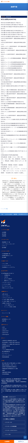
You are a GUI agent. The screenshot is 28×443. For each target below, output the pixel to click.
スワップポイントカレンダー (8, 243)
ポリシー (3, 338)
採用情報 (4, 235)
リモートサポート (6, 295)
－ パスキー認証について (8, 305)
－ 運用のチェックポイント (8, 280)
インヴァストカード (6, 265)
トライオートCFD (5, 251)
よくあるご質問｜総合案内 (8, 299)
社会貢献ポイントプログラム (8, 267)
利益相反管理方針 (6, 346)
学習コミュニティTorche (7, 287)
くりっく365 (5, 263)
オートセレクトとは (6, 286)
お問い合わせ (5, 294)
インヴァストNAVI (8, 214)
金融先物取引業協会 (6, 372)
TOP (2, 214)
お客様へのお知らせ (6, 303)
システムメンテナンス (7, 297)
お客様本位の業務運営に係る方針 (9, 340)
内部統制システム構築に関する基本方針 (11, 344)
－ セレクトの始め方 (7, 278)
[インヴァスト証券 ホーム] (5, 1)
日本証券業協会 (5, 374)
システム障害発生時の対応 (8, 349)
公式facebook (5, 330)
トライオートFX (4, 239)
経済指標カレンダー (6, 319)
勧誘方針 (4, 347)
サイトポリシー (5, 353)
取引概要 (4, 247)
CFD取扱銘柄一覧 (6, 253)
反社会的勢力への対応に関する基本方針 (11, 342)
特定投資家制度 (5, 356)
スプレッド (4, 245)
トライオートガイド (6, 282)
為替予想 (15, 214)
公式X (3, 327)
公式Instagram (5, 334)
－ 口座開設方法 (6, 275)
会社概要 (4, 232)
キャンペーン (4, 310)
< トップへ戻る (4, 208)
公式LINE (4, 328)
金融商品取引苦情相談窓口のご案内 (10, 368)
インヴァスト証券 (5, 229)
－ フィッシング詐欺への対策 (9, 306)
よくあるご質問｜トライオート (9, 301)
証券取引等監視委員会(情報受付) (9, 366)
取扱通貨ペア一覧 (6, 242)
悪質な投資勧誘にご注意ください (9, 364)
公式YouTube (5, 332)
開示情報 (4, 234)
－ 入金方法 (5, 277)
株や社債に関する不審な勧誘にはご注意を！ (12, 363)
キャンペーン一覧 (6, 313)
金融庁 (3, 370)
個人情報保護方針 (6, 351)
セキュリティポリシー (7, 355)
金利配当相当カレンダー (7, 255)
